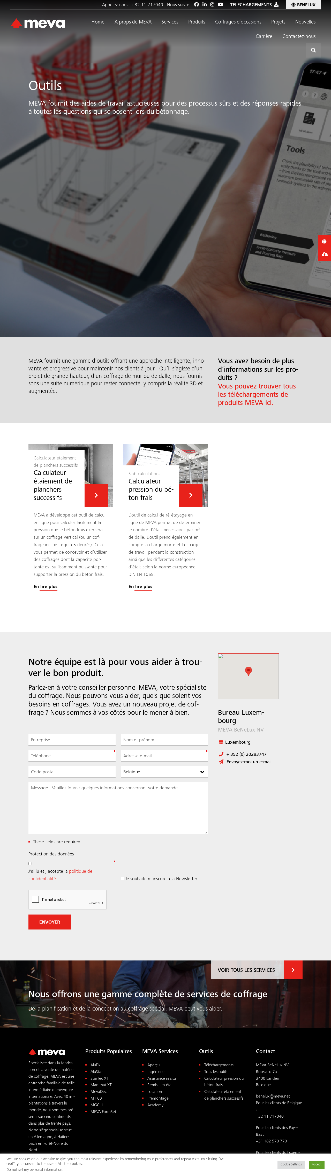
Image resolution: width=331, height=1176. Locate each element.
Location (154, 1092)
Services (170, 22)
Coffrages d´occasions (238, 22)
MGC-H (97, 1105)
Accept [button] (316, 1164)
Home (98, 22)
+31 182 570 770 (271, 1141)
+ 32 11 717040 (147, 5)
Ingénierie (155, 1072)
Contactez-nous (298, 36)
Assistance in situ (161, 1079)
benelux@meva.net (273, 1096)
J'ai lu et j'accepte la (60, 875)
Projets (278, 22)
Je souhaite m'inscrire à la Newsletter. (161, 879)
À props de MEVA (133, 22)
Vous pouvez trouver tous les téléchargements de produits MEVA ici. (257, 395)
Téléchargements (219, 1065)
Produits (196, 22)
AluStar (97, 1072)
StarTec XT (99, 1079)
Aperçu (153, 1065)
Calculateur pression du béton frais (224, 1082)
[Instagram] (212, 5)
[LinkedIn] (204, 5)
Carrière (264, 36)
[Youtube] (220, 5)
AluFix (95, 1065)
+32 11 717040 (270, 1117)
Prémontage (158, 1098)
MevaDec (99, 1092)
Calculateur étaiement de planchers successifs (223, 1095)
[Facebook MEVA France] (196, 5)
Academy (155, 1105)
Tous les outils (215, 1072)
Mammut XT (101, 1085)
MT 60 (96, 1098)
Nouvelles (305, 22)
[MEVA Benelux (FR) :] (37, 23)
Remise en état (160, 1085)
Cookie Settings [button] (291, 1164)
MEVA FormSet (103, 1112)
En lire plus (45, 587)
